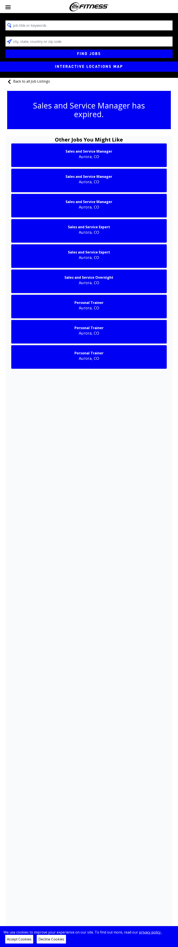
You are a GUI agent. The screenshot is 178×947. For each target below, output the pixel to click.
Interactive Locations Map (89, 66)
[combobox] (89, 25)
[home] (89, 6)
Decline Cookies (51, 939)
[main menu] (8, 7)
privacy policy (150, 932)
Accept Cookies (19, 939)
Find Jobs (89, 53)
